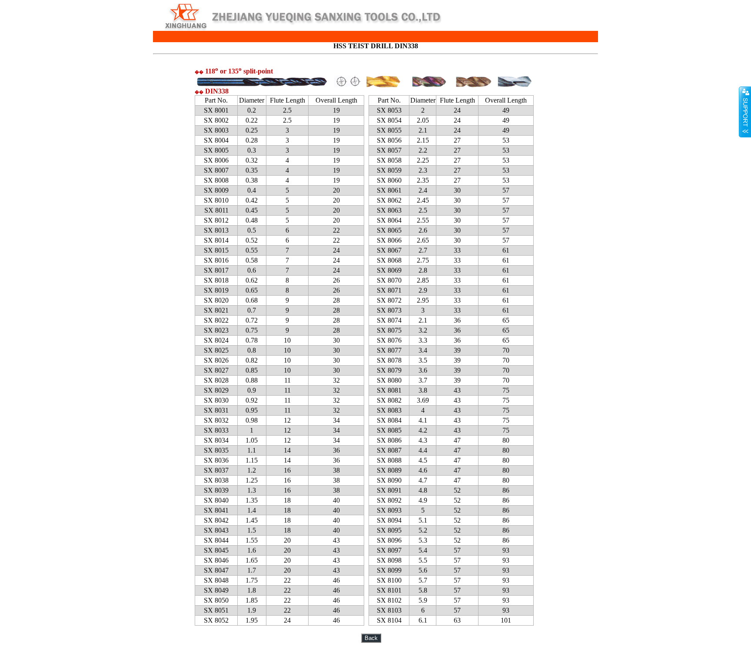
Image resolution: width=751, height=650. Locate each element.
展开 (745, 111)
